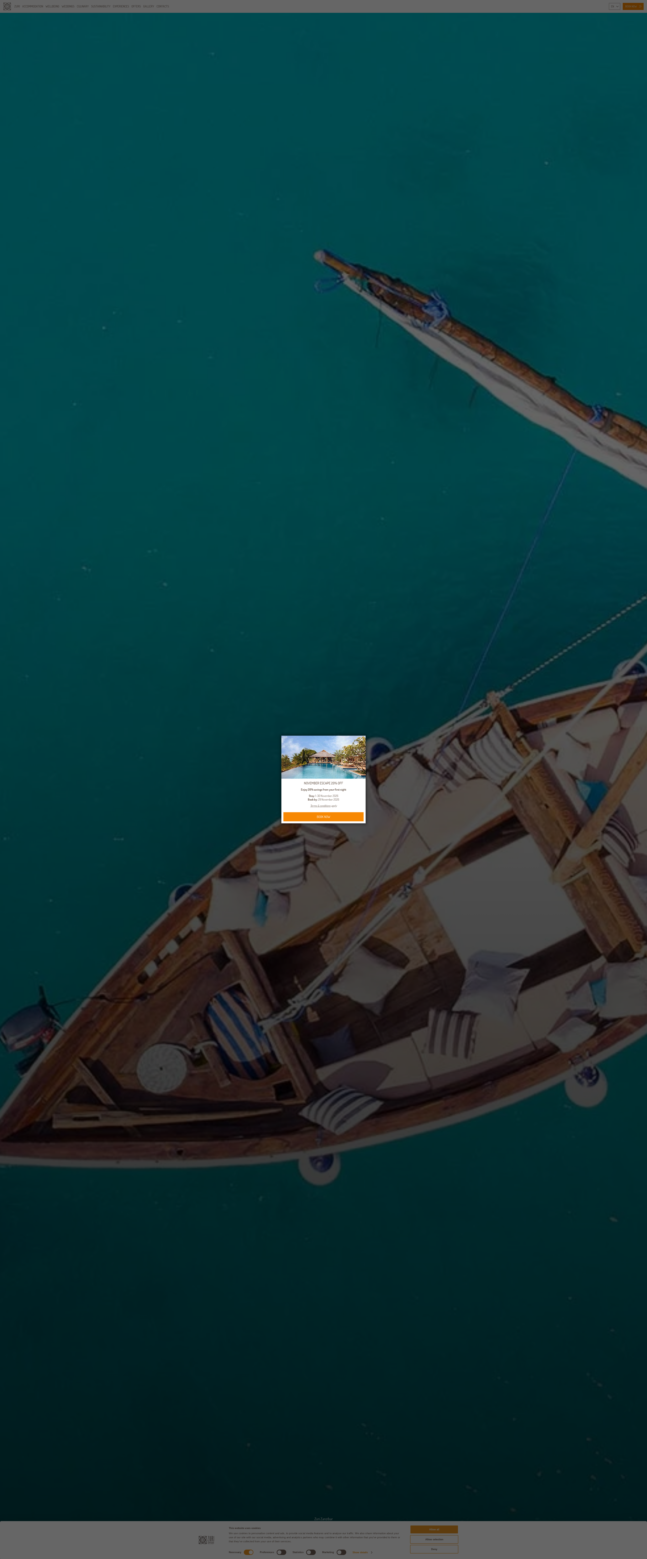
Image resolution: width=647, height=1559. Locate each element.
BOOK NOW (323, 817)
